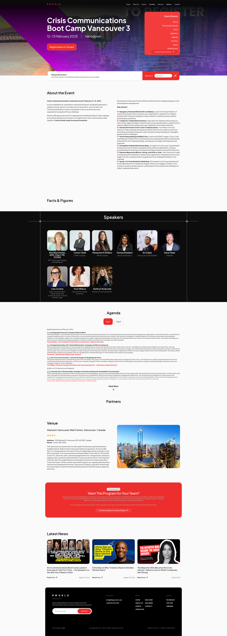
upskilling (152, 4)
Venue (175, 45)
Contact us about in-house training (112, 510)
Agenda (175, 37)
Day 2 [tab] (119, 322)
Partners (174, 41)
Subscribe (84, 611)
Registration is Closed (62, 46)
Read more (51, 577)
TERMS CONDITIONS (167, 628)
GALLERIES (149, 603)
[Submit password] (175, 75)
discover (160, 4)
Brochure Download (170, 26)
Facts (176, 29)
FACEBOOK (170, 600)
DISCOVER (149, 600)
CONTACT (148, 606)
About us (136, 4)
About (175, 22)
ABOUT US (139, 603)
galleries (169, 4)
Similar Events (172, 49)
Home (128, 4)
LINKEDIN (169, 606)
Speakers (174, 33)
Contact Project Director (163, 52)
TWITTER (169, 603)
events (144, 4)
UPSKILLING (139, 609)
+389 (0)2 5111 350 (112, 603)
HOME (137, 600)
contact (177, 4)
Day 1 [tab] (108, 322)
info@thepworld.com (114, 600)
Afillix (63, 628)
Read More (113, 386)
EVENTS (138, 606)
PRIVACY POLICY (153, 628)
